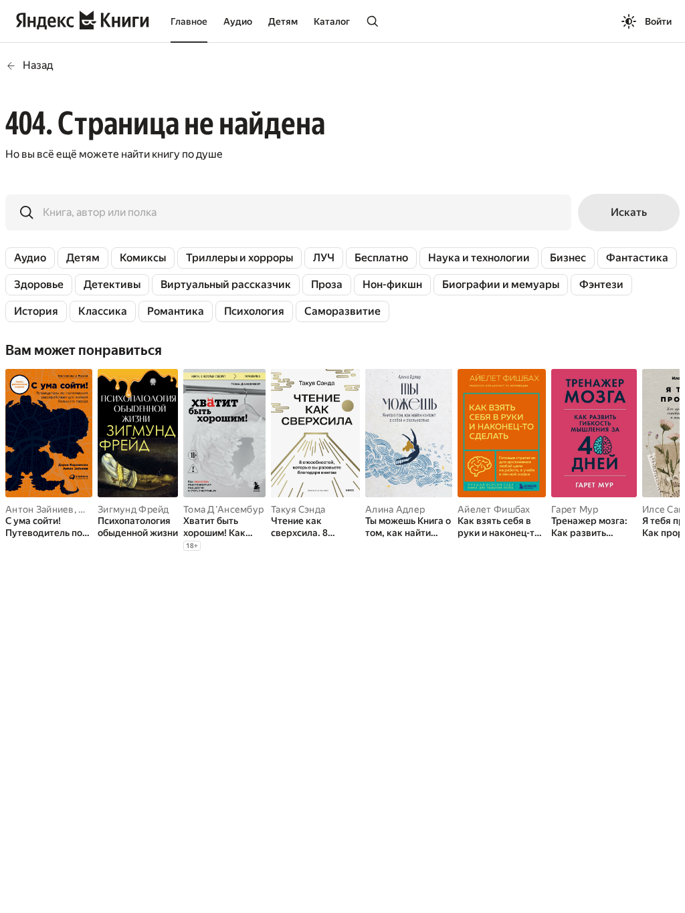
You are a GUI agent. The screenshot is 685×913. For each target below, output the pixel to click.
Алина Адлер (395, 509)
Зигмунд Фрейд (133, 509)
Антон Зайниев (39, 509)
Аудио (237, 21)
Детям (283, 21)
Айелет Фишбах (494, 509)
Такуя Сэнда (298, 509)
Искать (629, 212)
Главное (189, 21)
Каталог (332, 21)
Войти (658, 21)
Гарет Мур (575, 509)
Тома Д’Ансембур (223, 509)
